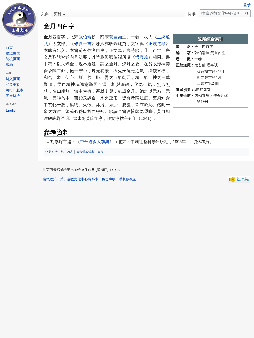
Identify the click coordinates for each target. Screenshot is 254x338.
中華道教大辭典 (94, 141)
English (11, 110)
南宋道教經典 (85, 152)
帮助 (9, 64)
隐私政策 (50, 179)
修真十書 (83, 43)
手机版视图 (127, 179)
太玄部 (59, 152)
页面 (45, 14)
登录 (247, 5)
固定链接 (13, 96)
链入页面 (13, 79)
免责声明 (109, 179)
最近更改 (13, 53)
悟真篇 (141, 57)
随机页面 (13, 59)
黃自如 (115, 36)
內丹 (70, 152)
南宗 (100, 152)
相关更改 (13, 85)
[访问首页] (19, 20)
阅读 (192, 14)
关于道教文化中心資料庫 (79, 179)
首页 (9, 47)
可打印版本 (14, 90)
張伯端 (85, 36)
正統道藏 (157, 43)
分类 (48, 152)
